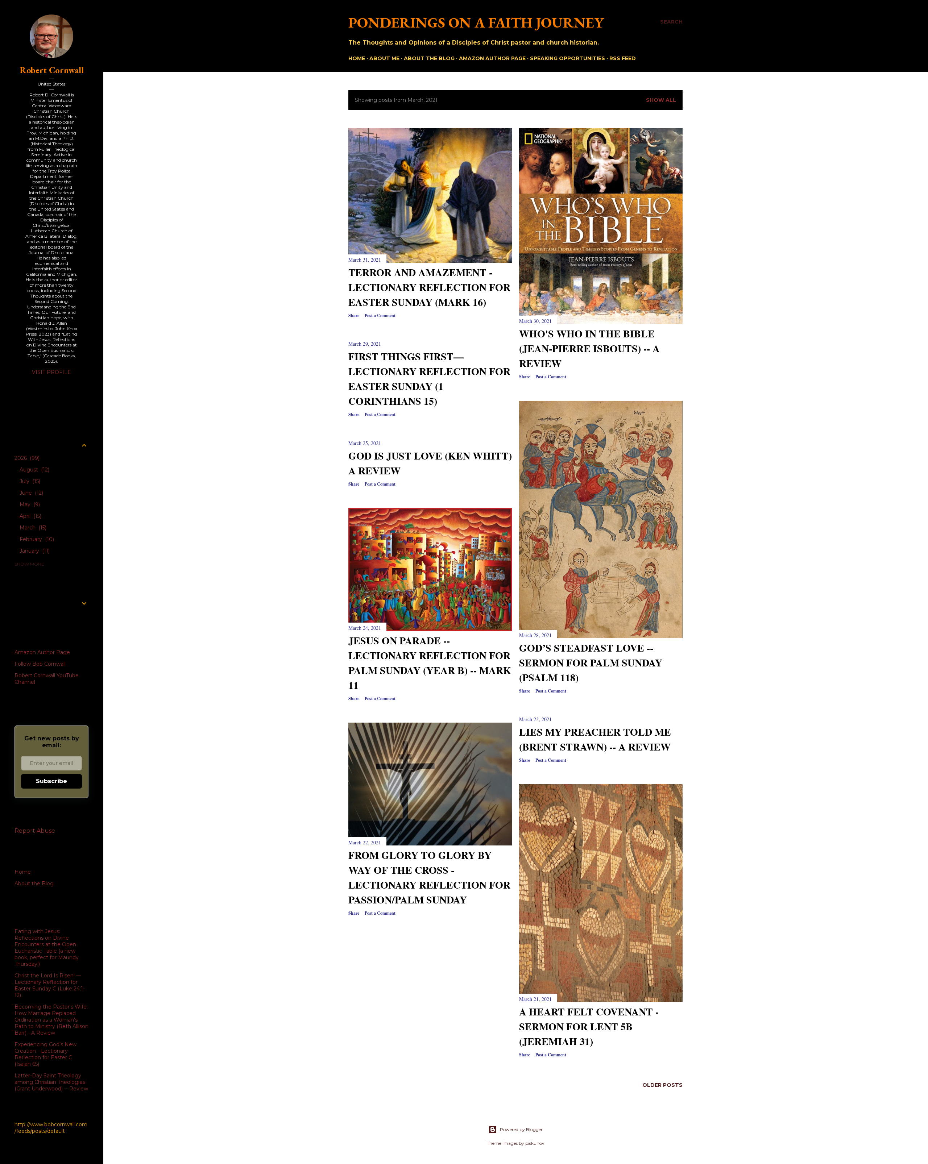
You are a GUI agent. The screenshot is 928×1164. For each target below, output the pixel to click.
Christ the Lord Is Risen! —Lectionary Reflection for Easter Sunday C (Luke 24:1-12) (49, 985)
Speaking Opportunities (567, 58)
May (29, 504)
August (34, 469)
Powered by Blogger (521, 1129)
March (32, 527)
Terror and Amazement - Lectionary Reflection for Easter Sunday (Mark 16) (429, 287)
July (29, 481)
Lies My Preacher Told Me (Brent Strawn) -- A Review (595, 739)
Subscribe (51, 781)
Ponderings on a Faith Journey (476, 22)
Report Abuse (34, 830)
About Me (384, 58)
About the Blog (429, 58)
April (30, 516)
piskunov (534, 1143)
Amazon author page (492, 58)
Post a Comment (380, 315)
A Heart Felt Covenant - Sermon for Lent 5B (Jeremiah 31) (589, 1026)
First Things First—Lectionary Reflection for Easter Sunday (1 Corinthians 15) (429, 378)
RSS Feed (622, 58)
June (31, 493)
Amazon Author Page (42, 652)
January (34, 551)
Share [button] (353, 315)
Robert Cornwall (52, 70)
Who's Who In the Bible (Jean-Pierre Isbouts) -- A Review (589, 348)
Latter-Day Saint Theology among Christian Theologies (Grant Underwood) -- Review (51, 1082)
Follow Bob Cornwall (40, 664)
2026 (26, 458)
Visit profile (51, 372)
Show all (661, 100)
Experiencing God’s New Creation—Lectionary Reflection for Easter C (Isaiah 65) (45, 1054)
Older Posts (662, 1085)
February (36, 539)
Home (356, 58)
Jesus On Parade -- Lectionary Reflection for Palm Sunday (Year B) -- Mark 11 (429, 663)
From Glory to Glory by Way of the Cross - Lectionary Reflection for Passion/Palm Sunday (429, 877)
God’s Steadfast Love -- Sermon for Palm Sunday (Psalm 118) (590, 662)
